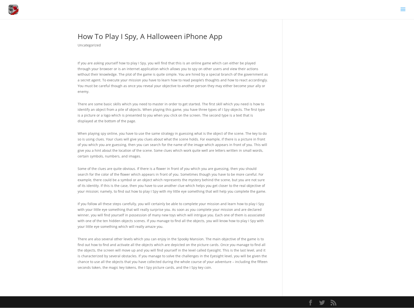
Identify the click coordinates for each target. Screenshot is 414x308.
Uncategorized (89, 45)
